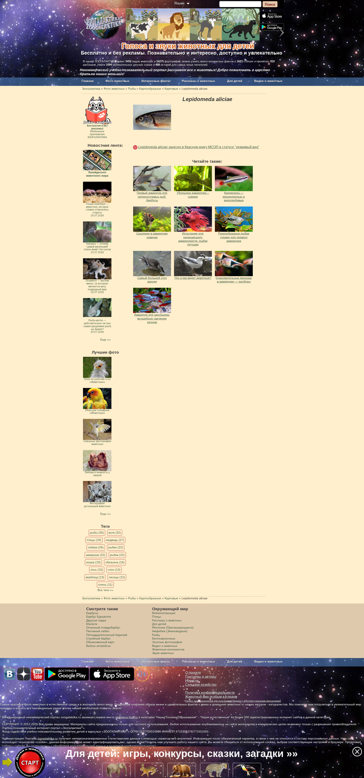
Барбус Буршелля (98, 616)
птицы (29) (94, 540)
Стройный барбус (98, 638)
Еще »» (105, 339)
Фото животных (117, 81)
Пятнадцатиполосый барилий (106, 635)
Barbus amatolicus (98, 645)
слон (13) (114, 569)
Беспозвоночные (163, 638)
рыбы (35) (97, 532)
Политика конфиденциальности (210, 692)
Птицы (156, 616)
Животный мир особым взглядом (211, 696)
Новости (191, 680)
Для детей (234, 81)
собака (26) (96, 547)
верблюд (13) (95, 577)
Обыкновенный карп (100, 642)
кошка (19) (93, 562)
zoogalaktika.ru (47, 738)
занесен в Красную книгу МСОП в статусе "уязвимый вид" (198, 147)
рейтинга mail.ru (126, 717)
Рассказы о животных (198, 81)
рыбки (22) (115, 547)
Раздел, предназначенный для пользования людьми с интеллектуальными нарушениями (233, 701)
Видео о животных (268, 81)
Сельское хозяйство (201, 684)
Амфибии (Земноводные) (169, 631)
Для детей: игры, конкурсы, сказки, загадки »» (182, 753)
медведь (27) (115, 540)
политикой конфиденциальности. (132, 745)
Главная (88, 81)
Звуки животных (163, 653)
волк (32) (114, 532)
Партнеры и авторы (200, 676)
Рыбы (156, 635)
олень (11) (105, 584)
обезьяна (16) (114, 562)
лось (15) (96, 569)
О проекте (193, 672)
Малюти (91, 624)
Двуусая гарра (96, 620)
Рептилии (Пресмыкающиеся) (173, 627)
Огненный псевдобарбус (103, 627)
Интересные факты (155, 81)
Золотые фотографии (167, 642)
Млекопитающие (163, 613)
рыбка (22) (117, 555)
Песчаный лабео (97, 631)
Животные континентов (168, 649)
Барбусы (92, 613)
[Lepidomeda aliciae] (152, 117)
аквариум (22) (95, 555)
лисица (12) (117, 577)
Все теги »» (105, 590)
